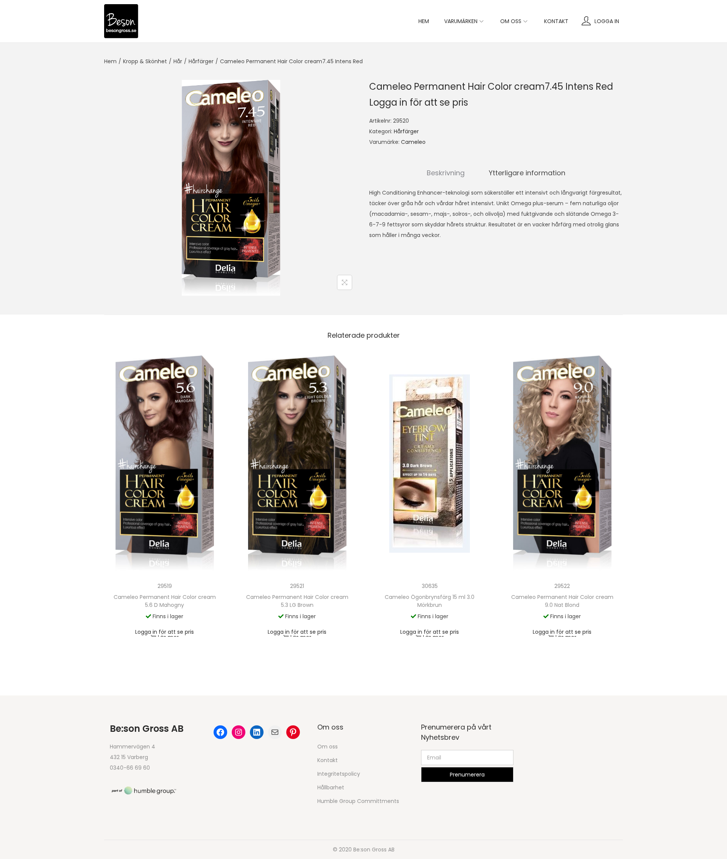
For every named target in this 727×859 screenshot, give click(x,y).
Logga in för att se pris (418, 102)
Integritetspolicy (338, 774)
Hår (177, 61)
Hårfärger (201, 61)
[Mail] (275, 732)
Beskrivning (446, 173)
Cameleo (413, 142)
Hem (110, 61)
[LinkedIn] (257, 732)
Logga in (606, 21)
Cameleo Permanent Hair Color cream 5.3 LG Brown (297, 601)
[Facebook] (220, 732)
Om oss (327, 746)
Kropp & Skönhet (145, 61)
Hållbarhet (330, 787)
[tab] (446, 173)
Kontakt (327, 760)
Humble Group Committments (358, 801)
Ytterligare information (527, 173)
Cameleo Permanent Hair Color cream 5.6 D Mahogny (165, 601)
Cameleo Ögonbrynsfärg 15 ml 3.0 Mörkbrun (429, 601)
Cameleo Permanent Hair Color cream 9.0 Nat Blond (562, 601)
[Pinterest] (293, 732)
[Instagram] (238, 732)
